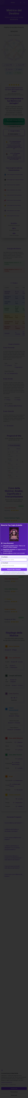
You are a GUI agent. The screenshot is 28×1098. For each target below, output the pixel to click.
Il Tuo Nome (4, 557)
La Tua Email (4, 563)
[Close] (26, 525)
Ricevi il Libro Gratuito (14, 569)
